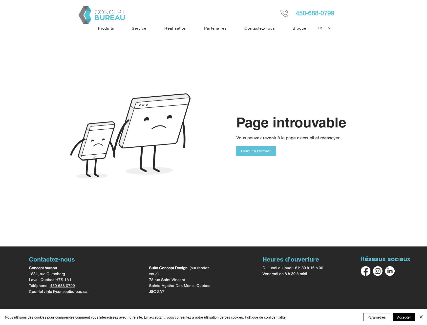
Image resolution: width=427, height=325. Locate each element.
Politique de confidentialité (265, 317)
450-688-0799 (62, 285)
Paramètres (376, 317)
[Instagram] (378, 271)
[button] (106, 28)
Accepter (404, 317)
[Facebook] (365, 271)
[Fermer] (421, 317)
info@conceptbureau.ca (66, 291)
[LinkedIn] (390, 271)
